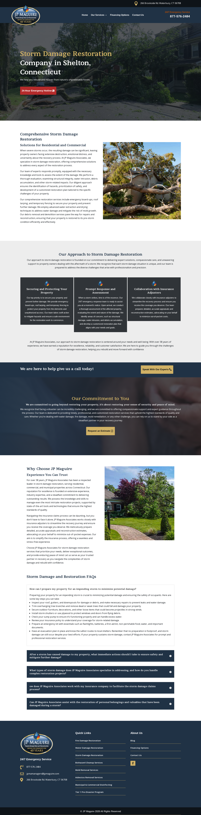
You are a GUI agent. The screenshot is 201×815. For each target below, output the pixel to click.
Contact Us (138, 15)
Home (85, 15)
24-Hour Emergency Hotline (37, 90)
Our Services (97, 15)
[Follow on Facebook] (132, 763)
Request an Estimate (99, 431)
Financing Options (119, 15)
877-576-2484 (180, 16)
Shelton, (77, 63)
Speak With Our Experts (155, 369)
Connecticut (40, 72)
